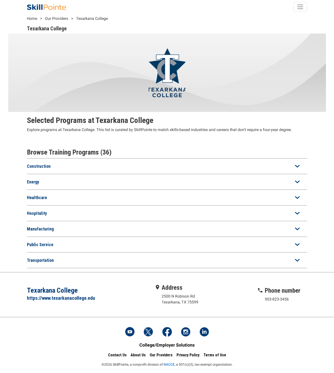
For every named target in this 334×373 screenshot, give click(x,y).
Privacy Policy (188, 355)
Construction (39, 166)
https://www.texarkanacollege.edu (61, 298)
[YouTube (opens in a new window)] (129, 332)
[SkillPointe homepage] (46, 7)
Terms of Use (214, 355)
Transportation (40, 260)
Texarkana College (92, 18)
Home (32, 18)
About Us (138, 355)
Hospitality (37, 213)
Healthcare (37, 197)
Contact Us (117, 355)
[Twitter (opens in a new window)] (148, 332)
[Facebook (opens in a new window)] (167, 332)
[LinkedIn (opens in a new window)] (204, 332)
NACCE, (169, 364)
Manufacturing (40, 228)
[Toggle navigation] (300, 7)
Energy (33, 181)
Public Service (40, 244)
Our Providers (56, 18)
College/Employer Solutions (167, 345)
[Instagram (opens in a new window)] (185, 332)
